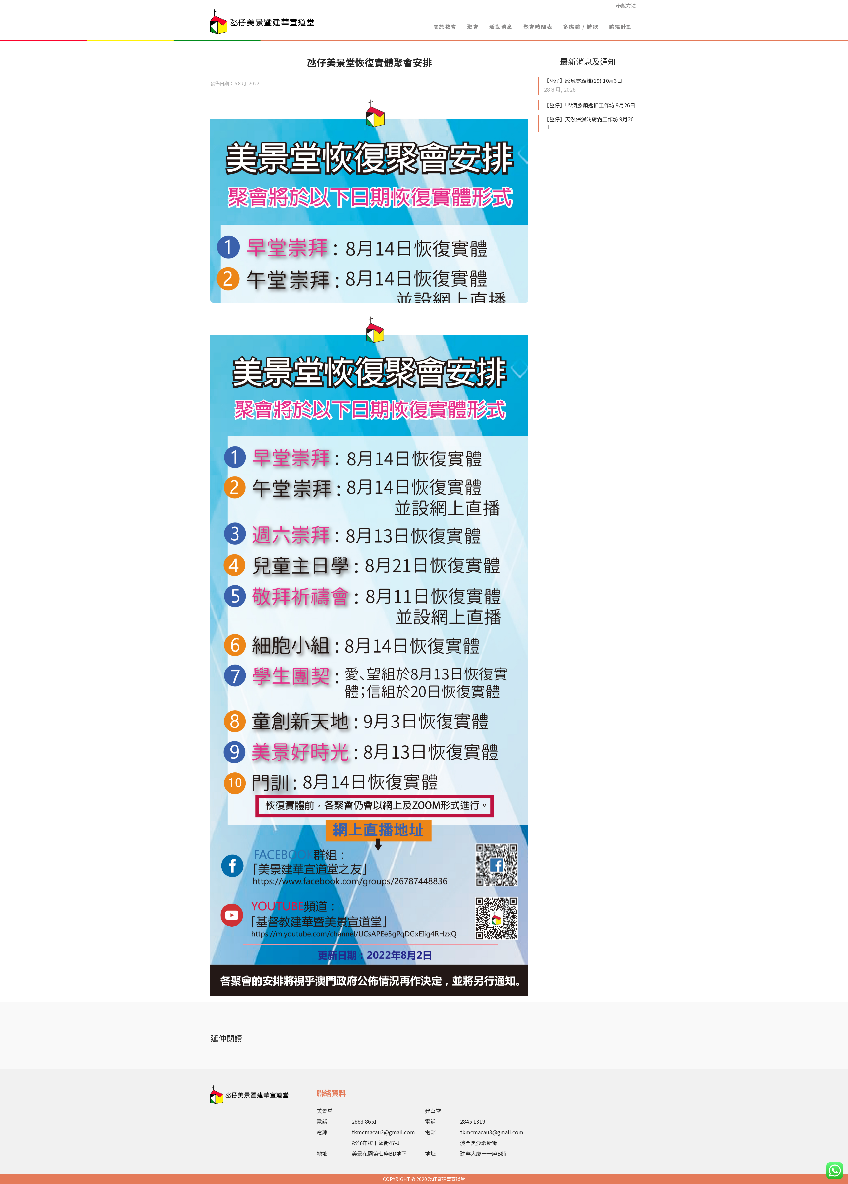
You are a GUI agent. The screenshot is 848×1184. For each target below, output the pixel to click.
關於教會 (444, 26)
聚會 (473, 26)
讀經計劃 (620, 26)
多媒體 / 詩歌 (581, 26)
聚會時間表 (538, 26)
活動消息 (500, 26)
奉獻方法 (626, 5)
